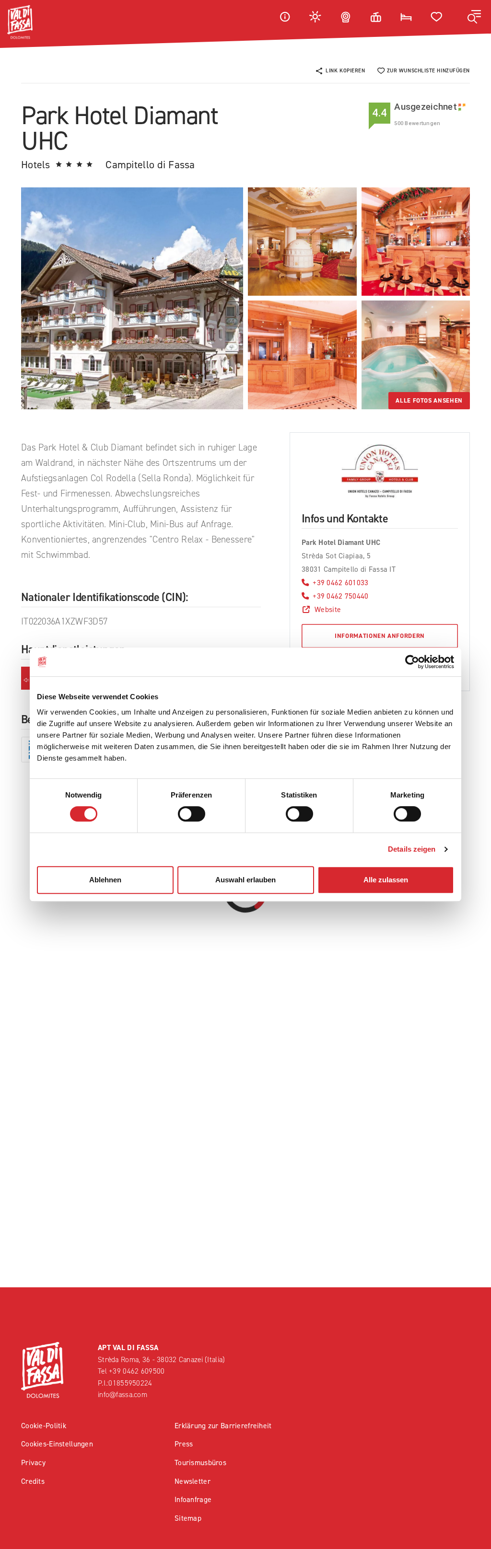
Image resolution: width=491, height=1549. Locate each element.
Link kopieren (345, 70)
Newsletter (192, 1481)
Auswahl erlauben (245, 880)
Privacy (33, 1462)
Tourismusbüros (200, 1462)
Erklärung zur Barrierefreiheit (223, 1426)
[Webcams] (345, 16)
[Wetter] (315, 16)
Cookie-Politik (43, 1426)
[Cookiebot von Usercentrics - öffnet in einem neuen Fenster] (412, 662)
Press (184, 1444)
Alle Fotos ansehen (429, 400)
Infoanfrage (193, 1499)
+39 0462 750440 (340, 596)
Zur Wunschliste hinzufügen (428, 70)
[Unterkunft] (406, 16)
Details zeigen (411, 849)
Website (328, 609)
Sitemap (188, 1518)
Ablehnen (105, 880)
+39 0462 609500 (136, 1371)
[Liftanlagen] (376, 16)
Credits (33, 1481)
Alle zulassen (385, 880)
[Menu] (474, 17)
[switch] (191, 813)
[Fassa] (20, 22)
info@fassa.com (122, 1394)
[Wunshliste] (436, 16)
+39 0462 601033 (340, 583)
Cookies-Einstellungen (57, 1444)
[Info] (284, 16)
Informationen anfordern (380, 636)
